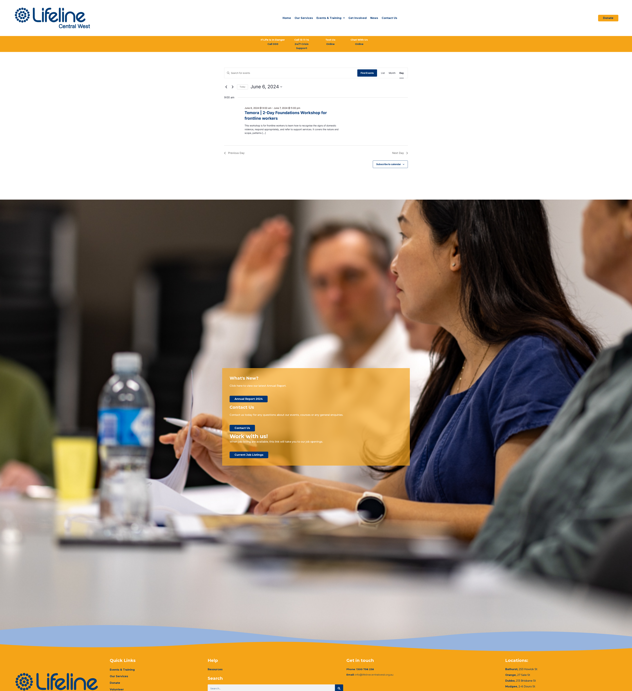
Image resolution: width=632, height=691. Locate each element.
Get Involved (357, 18)
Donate (115, 682)
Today (242, 86)
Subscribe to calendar (388, 164)
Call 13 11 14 (301, 44)
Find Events (367, 73)
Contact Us (389, 18)
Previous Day (236, 153)
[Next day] (233, 87)
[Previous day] (226, 87)
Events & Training (329, 18)
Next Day (398, 153)
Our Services (304, 18)
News (374, 18)
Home (287, 18)
